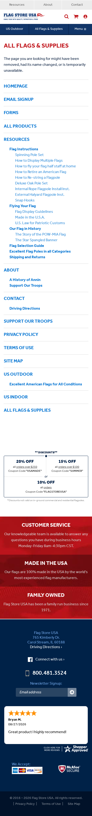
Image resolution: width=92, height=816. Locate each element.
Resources (17, 5)
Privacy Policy (21, 334)
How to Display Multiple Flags (39, 160)
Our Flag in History (25, 228)
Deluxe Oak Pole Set (31, 183)
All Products (20, 126)
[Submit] (72, 692)
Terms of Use (19, 347)
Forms (11, 112)
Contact (77, 5)
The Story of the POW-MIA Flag (40, 234)
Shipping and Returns (27, 257)
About (47, 5)
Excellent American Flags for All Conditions (45, 384)
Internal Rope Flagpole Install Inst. (42, 189)
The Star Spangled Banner (36, 240)
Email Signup (18, 99)
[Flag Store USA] (24, 17)
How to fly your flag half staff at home (45, 166)
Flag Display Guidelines (34, 211)
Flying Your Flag (22, 206)
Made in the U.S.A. (30, 217)
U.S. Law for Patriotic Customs (40, 223)
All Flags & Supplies (49, 29)
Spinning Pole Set (29, 155)
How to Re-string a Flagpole (37, 177)
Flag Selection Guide (26, 246)
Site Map (13, 361)
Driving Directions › (46, 647)
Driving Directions (24, 308)
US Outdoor (14, 29)
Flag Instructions (23, 149)
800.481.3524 (50, 673)
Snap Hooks (25, 200)
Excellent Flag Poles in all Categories (40, 251)
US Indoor (16, 397)
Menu (79, 29)
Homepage (16, 86)
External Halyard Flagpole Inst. (39, 194)
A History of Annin (25, 280)
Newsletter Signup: (46, 683)
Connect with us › (49, 659)
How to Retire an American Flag (40, 172)
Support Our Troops (25, 285)
